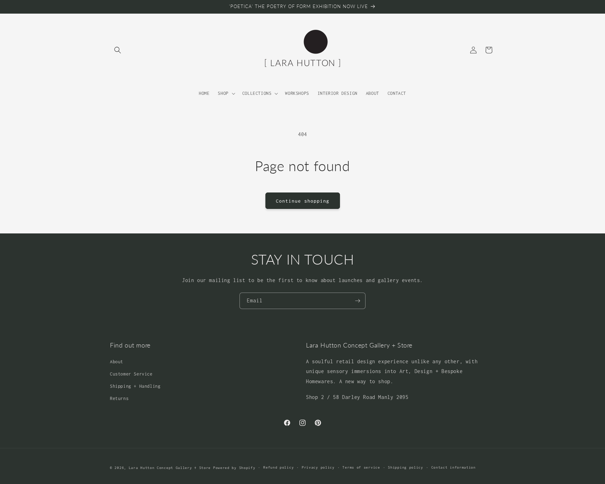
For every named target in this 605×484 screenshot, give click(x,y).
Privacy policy (318, 467)
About (116, 361)
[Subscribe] (357, 301)
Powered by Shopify (234, 468)
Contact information (453, 467)
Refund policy (278, 467)
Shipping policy (405, 467)
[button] (117, 50)
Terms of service (361, 467)
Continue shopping (302, 201)
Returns (119, 398)
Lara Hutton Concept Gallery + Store (170, 468)
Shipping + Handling (135, 386)
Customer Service (131, 374)
